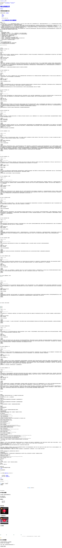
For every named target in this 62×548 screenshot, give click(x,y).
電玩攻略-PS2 (8, 476)
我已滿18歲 (2, 546)
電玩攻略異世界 (5, 6)
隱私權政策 (35, 536)
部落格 (3, 15)
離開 (4, 546)
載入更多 (2, 479)
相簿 (2, 14)
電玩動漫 (7, 475)
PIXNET (25, 536)
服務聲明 (39, 536)
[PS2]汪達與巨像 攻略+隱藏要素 (9, 20)
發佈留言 (2, 484)
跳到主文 (1, 8)
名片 (2, 16)
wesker (1, 468)
